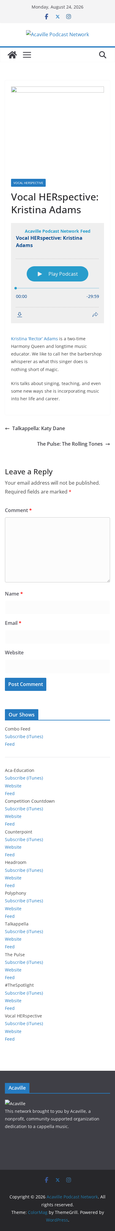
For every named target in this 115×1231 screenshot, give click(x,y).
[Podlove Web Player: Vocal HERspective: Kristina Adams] (57, 273)
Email (13, 623)
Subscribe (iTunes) (24, 736)
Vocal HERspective (28, 183)
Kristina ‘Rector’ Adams (34, 338)
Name (14, 593)
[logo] (15, 1103)
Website (14, 652)
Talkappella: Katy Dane (38, 428)
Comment (18, 510)
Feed (10, 744)
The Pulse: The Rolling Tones (70, 443)
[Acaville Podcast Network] (12, 55)
